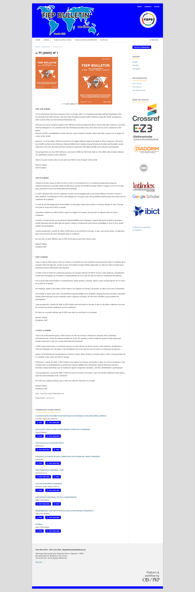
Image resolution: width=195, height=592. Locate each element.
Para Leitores (137, 83)
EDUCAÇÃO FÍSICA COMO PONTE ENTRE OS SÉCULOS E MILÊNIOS (62, 429)
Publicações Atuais (63, 40)
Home (37, 40)
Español (135, 65)
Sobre (47, 40)
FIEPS (139, 6)
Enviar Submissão (142, 47)
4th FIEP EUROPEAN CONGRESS (48, 484)
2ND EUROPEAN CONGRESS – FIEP (49, 470)
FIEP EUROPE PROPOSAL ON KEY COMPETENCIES (55, 497)
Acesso (157, 6)
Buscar (154, 40)
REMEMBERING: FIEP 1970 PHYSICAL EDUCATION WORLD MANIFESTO (64, 511)
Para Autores (137, 87)
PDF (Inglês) (53, 422)
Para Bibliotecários (139, 90)
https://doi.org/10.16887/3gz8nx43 (52, 393)
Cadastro (147, 6)
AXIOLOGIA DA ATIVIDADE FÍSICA (49, 443)
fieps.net (38, 562)
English (135, 62)
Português (136, 69)
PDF (40, 422)
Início (37, 47)
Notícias (104, 40)
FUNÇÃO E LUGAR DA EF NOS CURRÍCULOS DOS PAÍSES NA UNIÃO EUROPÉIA (67, 457)
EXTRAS (38, 524)
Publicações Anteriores (86, 40)
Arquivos (46, 47)
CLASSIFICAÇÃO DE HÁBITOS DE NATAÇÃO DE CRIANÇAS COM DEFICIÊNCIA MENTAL (71, 416)
